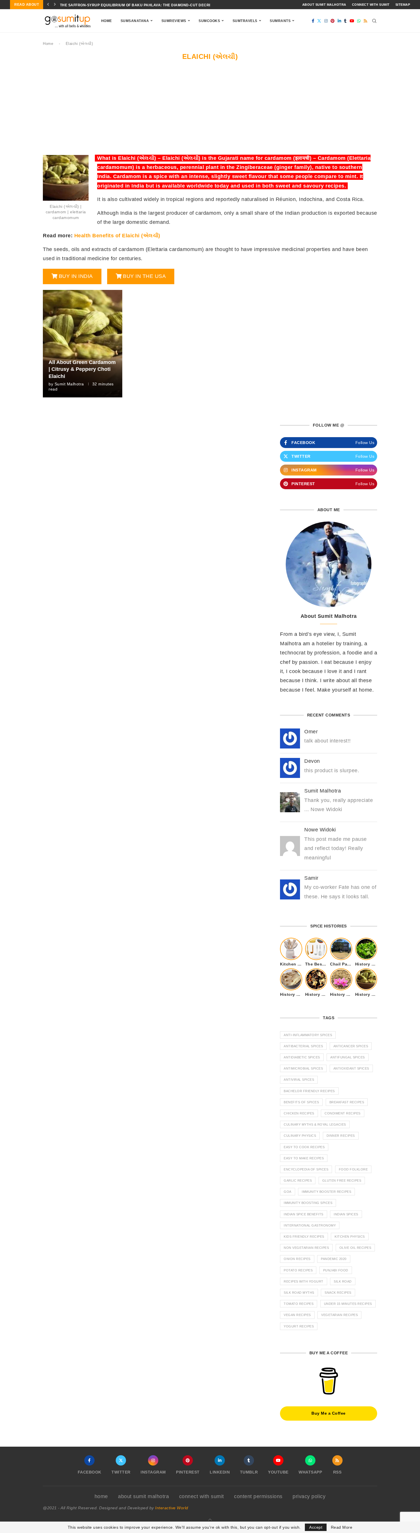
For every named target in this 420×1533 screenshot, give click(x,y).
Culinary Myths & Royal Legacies (315, 1124)
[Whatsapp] (359, 20)
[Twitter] (319, 20)
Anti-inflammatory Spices (308, 1035)
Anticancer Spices (350, 1046)
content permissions (258, 1496)
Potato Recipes (298, 1270)
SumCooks (209, 21)
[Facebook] (313, 20)
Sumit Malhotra (69, 384)
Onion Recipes (297, 1259)
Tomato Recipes (298, 1303)
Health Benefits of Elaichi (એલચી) (117, 235)
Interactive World (171, 1508)
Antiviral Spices (299, 1079)
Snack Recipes (338, 1292)
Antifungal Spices (347, 1057)
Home (106, 21)
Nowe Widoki (320, 830)
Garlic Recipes (298, 1180)
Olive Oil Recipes (355, 1247)
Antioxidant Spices (351, 1068)
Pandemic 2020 (334, 1259)
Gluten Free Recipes (341, 1180)
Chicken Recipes (299, 1113)
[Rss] (365, 20)
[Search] (374, 20)
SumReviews (173, 21)
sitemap (402, 4)
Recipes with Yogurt (303, 1281)
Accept (315, 1527)
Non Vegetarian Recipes (306, 1247)
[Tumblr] (345, 20)
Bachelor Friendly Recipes (309, 1091)
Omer (311, 731)
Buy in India (76, 276)
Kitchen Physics (350, 1236)
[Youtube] (352, 20)
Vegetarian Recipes (339, 1315)
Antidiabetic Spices (302, 1057)
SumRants (280, 21)
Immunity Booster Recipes (326, 1191)
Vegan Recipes (297, 1315)
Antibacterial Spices (303, 1046)
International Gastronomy (310, 1225)
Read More (342, 1527)
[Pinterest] (333, 20)
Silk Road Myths (299, 1292)
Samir (311, 878)
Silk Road (343, 1281)
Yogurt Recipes (299, 1326)
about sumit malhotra (324, 4)
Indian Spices (346, 1214)
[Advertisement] (210, 111)
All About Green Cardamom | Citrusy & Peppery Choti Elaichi (82, 369)
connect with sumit (371, 4)
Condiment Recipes (343, 1113)
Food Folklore (353, 1169)
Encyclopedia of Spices (306, 1169)
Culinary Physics (300, 1135)
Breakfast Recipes (346, 1102)
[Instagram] (326, 20)
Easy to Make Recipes (304, 1158)
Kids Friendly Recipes (304, 1236)
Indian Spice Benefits (303, 1214)
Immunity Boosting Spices (308, 1202)
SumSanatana (135, 21)
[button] (48, 4)
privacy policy (309, 1496)
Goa (287, 1191)
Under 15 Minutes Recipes (348, 1303)
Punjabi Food (335, 1270)
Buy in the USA (144, 276)
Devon (312, 761)
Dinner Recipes (341, 1135)
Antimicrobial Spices (303, 1068)
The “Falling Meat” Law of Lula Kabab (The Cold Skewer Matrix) (126, 5)
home (101, 1496)
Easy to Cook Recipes (304, 1147)
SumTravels (245, 21)
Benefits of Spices (301, 1102)
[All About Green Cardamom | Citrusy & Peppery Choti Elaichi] (82, 343)
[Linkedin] (339, 20)
